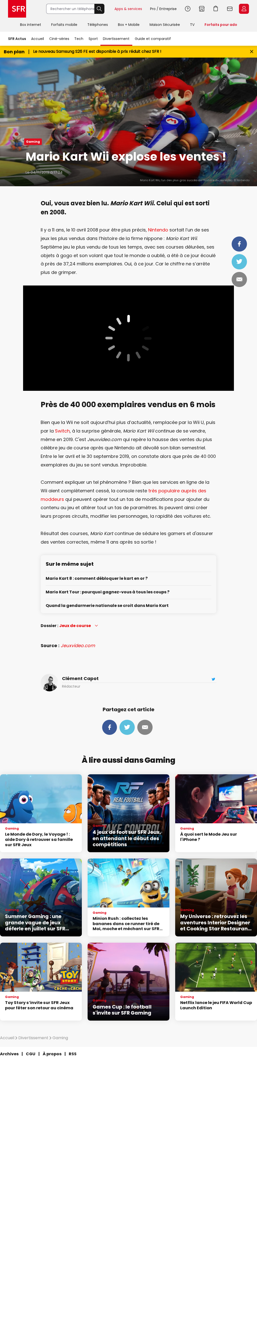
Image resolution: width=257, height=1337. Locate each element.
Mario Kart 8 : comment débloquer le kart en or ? (97, 578)
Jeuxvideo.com (78, 645)
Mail (239, 279)
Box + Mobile (129, 24)
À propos (52, 1054)
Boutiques (202, 9)
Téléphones (97, 24)
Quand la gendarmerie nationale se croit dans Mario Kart (107, 605)
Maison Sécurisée (165, 24)
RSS (73, 1054)
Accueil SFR (17, 9)
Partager (239, 244)
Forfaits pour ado (221, 24)
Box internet (30, 24)
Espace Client (243, 8)
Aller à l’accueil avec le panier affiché (216, 9)
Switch (62, 431)
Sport (93, 38)
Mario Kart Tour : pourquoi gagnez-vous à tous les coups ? (107, 592)
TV (192, 24)
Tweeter (239, 261)
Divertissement (116, 38)
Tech (78, 38)
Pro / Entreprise (163, 8)
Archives (9, 1054)
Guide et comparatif (153, 38)
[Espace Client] (243, 9)
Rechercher (99, 9)
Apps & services (128, 8)
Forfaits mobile (64, 24)
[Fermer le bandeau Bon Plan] (251, 51)
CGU (30, 1054)
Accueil (37, 38)
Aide (188, 9)
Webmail (230, 9)
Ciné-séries (59, 38)
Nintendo (158, 230)
